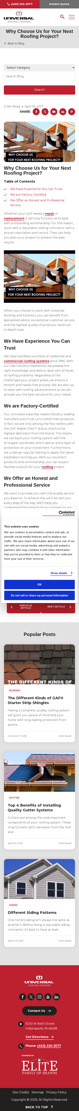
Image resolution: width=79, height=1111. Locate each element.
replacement (14, 218)
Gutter (14, 797)
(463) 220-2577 (22, 4)
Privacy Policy (56, 1092)
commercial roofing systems (26, 361)
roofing (47, 467)
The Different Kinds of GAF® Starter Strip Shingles (35, 700)
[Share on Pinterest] (71, 111)
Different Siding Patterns (32, 912)
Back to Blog (16, 43)
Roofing (14, 690)
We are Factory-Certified (28, 194)
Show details (59, 573)
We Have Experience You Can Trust (36, 189)
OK (39, 584)
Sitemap (38, 1092)
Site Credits (20, 1092)
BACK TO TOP (37, 1107)
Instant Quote (59, 4)
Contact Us (36, 1011)
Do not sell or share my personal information (39, 595)
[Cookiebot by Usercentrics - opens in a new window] (59, 513)
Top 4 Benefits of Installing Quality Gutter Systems (34, 807)
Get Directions (37, 1037)
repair (49, 213)
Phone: (43, 1045)
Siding (13, 905)
